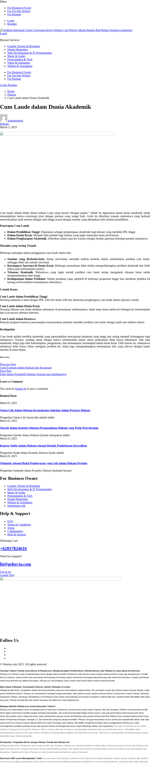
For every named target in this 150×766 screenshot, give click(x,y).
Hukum (11, 94)
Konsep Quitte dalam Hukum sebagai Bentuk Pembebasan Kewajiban (43, 445)
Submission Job (16, 505)
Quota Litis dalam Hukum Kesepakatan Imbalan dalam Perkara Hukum (45, 410)
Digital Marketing (17, 49)
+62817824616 (13, 548)
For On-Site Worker (18, 11)
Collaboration (15, 531)
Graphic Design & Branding (23, 46)
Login (10, 20)
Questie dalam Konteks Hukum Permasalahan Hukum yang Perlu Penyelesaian (49, 427)
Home (10, 91)
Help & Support (16, 534)
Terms (10, 527)
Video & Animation (18, 62)
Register (12, 23)
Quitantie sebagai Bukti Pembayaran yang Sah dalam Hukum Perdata (43, 463)
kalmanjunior (15, 120)
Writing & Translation (19, 66)
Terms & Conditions (19, 524)
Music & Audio (16, 56)
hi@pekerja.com (15, 564)
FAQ (10, 521)
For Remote (14, 14)
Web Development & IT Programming (29, 52)
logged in (20, 388)
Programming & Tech (19, 59)
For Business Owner (19, 7)
